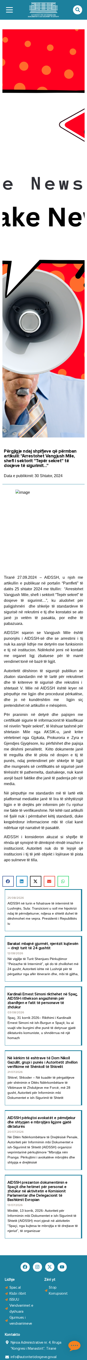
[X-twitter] (49, 1267)
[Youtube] (62, 1267)
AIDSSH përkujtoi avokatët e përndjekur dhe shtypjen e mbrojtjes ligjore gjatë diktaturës (41, 1122)
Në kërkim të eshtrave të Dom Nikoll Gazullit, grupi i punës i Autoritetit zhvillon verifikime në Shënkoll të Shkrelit (42, 1062)
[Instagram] (37, 1267)
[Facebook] (25, 1267)
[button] (8, 881)
